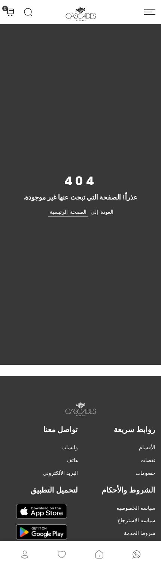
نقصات (147, 460)
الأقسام (147, 447)
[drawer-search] (28, 12)
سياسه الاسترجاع (136, 520)
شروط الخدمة (139, 533)
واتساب (69, 447)
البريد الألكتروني (60, 473)
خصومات (145, 473)
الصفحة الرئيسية (68, 212)
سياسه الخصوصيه (135, 508)
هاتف (72, 460)
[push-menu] (149, 12)
